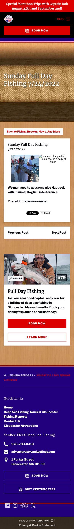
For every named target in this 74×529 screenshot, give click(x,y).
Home (8, 407)
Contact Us (12, 421)
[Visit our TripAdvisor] (24, 505)
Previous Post (18, 232)
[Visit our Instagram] (15, 505)
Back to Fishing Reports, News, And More (33, 131)
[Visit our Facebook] (7, 505)
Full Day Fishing (26, 291)
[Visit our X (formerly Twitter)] (33, 505)
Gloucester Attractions (21, 426)
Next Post (59, 232)
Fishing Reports (35, 201)
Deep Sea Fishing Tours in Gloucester (31, 412)
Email (47, 213)
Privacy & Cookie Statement (37, 525)
